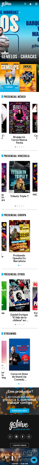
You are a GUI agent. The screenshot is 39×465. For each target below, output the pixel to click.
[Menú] (36, 4)
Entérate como (19, 410)
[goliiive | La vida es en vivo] (7, 4)
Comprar (9, 87)
